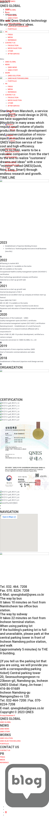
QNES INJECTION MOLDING (18, 26)
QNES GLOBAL (10, 10)
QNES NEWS (12, 15)
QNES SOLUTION (14, 23)
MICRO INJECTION (15, 48)
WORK (7, 21)
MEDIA (10, 37)
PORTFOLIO (12, 29)
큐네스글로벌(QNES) (7, 1)
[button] (24, 59)
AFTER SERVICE (13, 54)
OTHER (10, 51)
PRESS (10, 34)
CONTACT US (10, 43)
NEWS (7, 13)
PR (6, 32)
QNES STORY (13, 18)
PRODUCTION (13, 45)
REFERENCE (12, 40)
